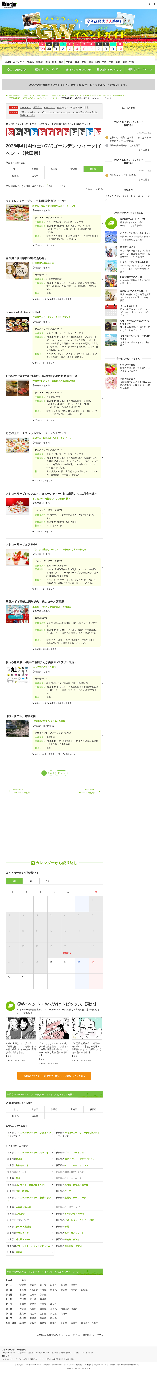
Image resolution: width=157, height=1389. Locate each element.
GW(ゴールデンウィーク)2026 (19, 61)
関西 (98, 61)
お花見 (30, 1353)
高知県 (53, 1318)
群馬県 (64, 1289)
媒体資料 (88, 1365)
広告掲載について (100, 1365)
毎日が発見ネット (72, 1359)
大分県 (64, 1323)
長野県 (33, 1294)
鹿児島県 (85, 1323)
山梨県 (22, 1294)
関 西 (9, 1308)
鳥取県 (53, 1313)
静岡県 (53, 1304)
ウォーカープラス (9, 1353)
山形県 (15, 175)
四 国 (9, 1318)
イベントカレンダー (49, 69)
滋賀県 (74, 1308)
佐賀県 (33, 1323)
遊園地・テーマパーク (140, 69)
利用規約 (20, 1365)
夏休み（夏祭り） (67, 1353)
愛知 (84, 61)
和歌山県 (65, 1308)
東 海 (9, 1304)
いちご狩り (22, 1353)
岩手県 (54, 169)
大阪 (104, 61)
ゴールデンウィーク (42, 1353)
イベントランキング (80, 69)
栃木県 (74, 1289)
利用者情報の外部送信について (128, 1365)
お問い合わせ (56, 1365)
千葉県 (43, 1289)
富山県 (33, 1299)
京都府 (33, 1308)
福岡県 (22, 1323)
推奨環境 (47, 1365)
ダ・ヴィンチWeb (21, 1359)
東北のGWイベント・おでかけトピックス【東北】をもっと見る (54, 1075)
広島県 (22, 1313)
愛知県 (22, 1304)
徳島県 (43, 1318)
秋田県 (93, 1109)
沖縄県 (94, 1323)
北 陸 (9, 1299)
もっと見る (144, 150)
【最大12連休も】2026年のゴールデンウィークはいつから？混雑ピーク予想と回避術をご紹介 (59, 114)
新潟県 (43, 1294)
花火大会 (55, 1353)
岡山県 (33, 1313)
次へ (59, 772)
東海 (77, 61)
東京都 (22, 1289)
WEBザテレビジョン (37, 1359)
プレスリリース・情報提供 (73, 1365)
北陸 (91, 61)
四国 (118, 61)
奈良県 (53, 1308)
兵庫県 (43, 1308)
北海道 (39, 61)
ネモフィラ (25, 107)
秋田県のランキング (29, 1134)
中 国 (9, 1313)
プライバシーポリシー (33, 1365)
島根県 (64, 1313)
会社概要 (112, 1365)
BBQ (59, 107)
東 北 (9, 1285)
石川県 (22, 1299)
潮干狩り (37, 107)
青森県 (35, 169)
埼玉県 (53, 1289)
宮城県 (74, 169)
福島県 (35, 175)
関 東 (9, 1289)
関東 (54, 61)
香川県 (22, 1318)
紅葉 (77, 1353)
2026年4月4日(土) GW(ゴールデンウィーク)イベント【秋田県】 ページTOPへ (70, 1335)
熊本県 (53, 1323)
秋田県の (28, 1152)
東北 (47, 61)
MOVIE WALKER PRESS (54, 1359)
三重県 (43, 1304)
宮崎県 (74, 1323)
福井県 (43, 1299)
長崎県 (43, 1323)
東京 (61, 61)
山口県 (43, 1313)
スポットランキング (110, 69)
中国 (111, 61)
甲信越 (69, 61)
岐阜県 (33, 1304)
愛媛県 (33, 1318)
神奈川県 (34, 1289)
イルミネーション (87, 1353)
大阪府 (22, 1308)
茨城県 (84, 1289)
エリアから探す (18, 69)
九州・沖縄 (128, 61)
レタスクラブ (7, 1359)
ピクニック (49, 107)
